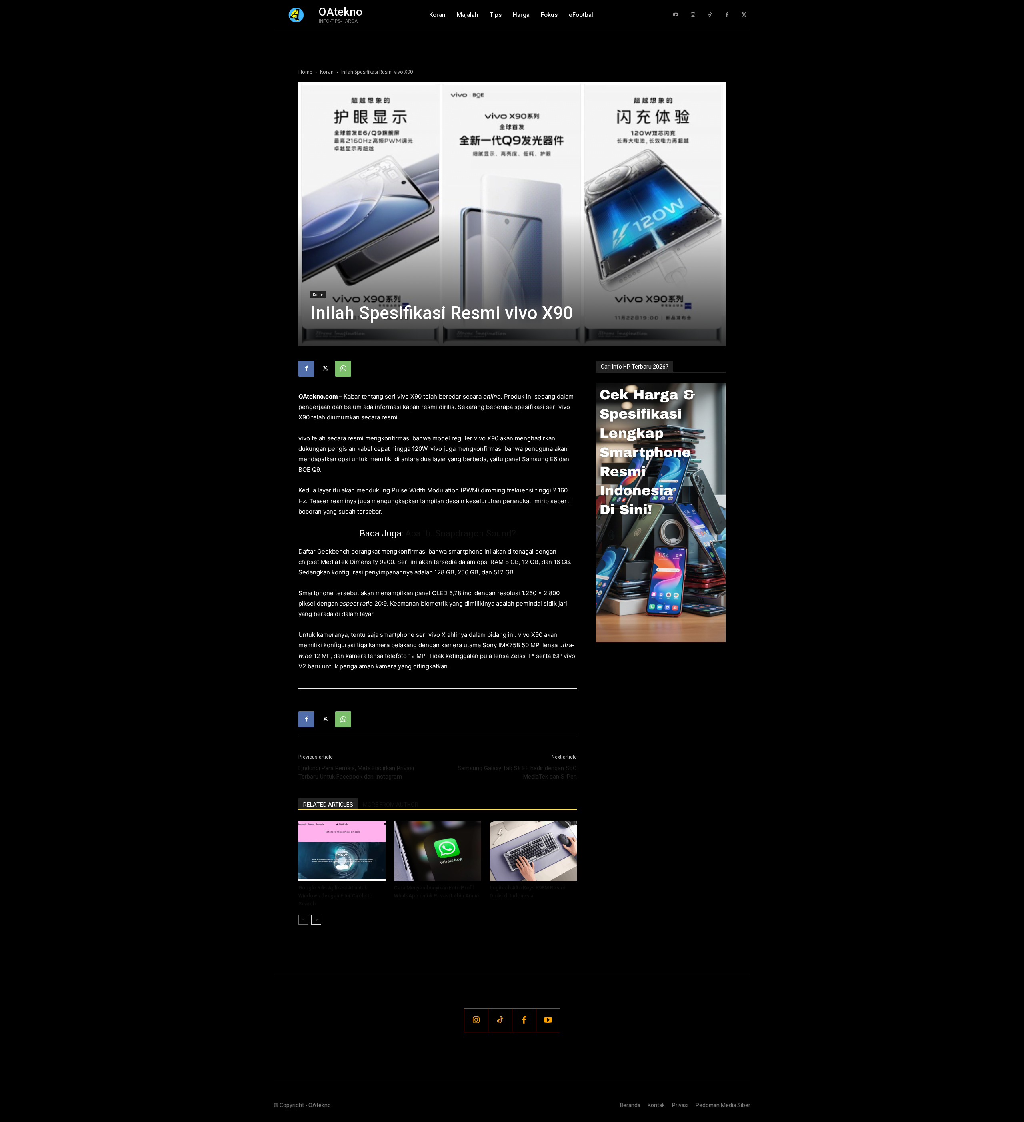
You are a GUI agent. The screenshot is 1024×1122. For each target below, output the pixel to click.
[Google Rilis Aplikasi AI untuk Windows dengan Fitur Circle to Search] (342, 851)
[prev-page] (303, 920)
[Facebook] (727, 15)
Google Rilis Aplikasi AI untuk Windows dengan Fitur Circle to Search (335, 896)
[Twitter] (743, 15)
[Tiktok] (709, 15)
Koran (327, 71)
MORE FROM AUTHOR (390, 804)
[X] (325, 369)
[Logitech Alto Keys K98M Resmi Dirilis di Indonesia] (533, 851)
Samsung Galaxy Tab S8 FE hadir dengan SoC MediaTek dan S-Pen (517, 772)
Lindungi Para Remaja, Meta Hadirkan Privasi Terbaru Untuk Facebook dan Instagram (356, 772)
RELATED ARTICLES (328, 804)
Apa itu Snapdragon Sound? (460, 533)
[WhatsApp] (343, 369)
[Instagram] (693, 15)
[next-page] (316, 920)
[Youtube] (675, 15)
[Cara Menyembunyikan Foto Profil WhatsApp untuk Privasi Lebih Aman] (437, 851)
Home (305, 71)
